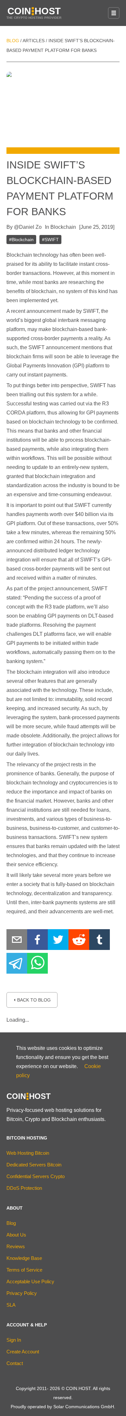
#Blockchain (21, 239)
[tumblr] (99, 941)
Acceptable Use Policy (30, 1281)
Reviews (15, 1246)
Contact (14, 1363)
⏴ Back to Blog (32, 1000)
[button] (114, 13)
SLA (11, 1305)
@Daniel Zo (28, 227)
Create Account (22, 1351)
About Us (16, 1234)
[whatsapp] (37, 965)
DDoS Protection (24, 1188)
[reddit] (78, 941)
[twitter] (58, 941)
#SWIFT (50, 239)
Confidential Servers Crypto (35, 1176)
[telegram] (16, 965)
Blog (12, 40)
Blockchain (63, 227)
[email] (16, 941)
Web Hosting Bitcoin (27, 1153)
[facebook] (37, 941)
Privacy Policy (21, 1293)
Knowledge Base (24, 1258)
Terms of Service (24, 1270)
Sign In (13, 1340)
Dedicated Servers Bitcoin (33, 1164)
